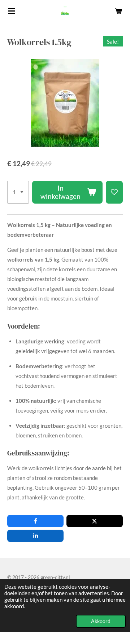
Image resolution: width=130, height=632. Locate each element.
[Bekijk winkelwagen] (118, 11)
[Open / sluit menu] (12, 11)
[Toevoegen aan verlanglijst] (114, 192)
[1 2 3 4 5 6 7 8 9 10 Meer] (18, 192)
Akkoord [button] (100, 621)
